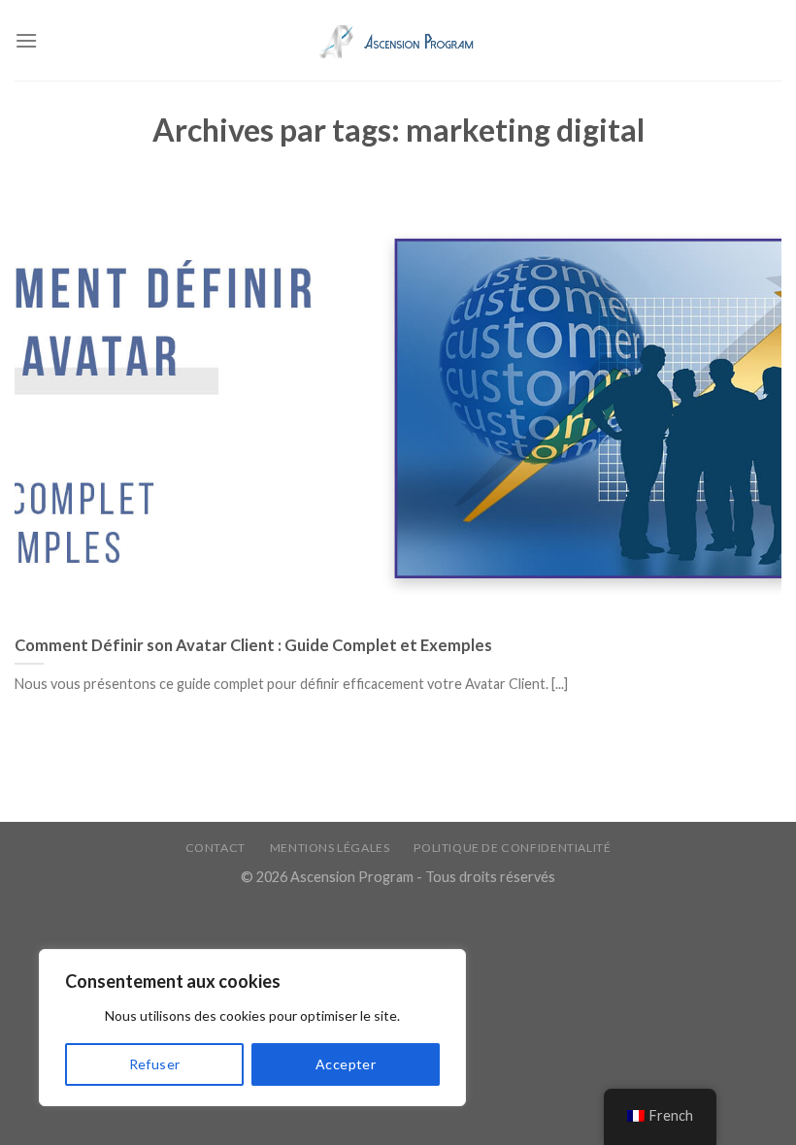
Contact (215, 847)
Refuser (155, 1064)
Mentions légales (330, 847)
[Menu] (26, 40)
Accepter (345, 1064)
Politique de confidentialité (512, 847)
